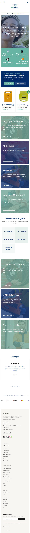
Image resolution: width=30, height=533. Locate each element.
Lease (4, 485)
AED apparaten (6, 445)
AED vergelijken (6, 470)
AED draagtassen (6, 454)
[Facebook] (4, 432)
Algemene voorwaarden (8, 523)
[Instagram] (7, 432)
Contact (4, 501)
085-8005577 (6, 422)
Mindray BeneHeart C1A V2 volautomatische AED (8, 105)
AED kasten (5, 452)
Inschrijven (21, 519)
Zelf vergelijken (20, 83)
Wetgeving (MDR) (6, 481)
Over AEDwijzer (6, 492)
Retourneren (5, 503)
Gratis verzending (6, 507)
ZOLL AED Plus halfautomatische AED (22, 105)
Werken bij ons (6, 497)
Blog (4, 483)
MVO (4, 494)
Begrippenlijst (6, 476)
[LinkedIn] (10, 432)
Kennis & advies (6, 474)
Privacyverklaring (17, 523)
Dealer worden (6, 499)
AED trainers (5, 456)
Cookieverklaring (6, 526)
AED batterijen (6, 450)
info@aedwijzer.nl (6, 423)
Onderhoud (5, 460)
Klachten (5, 505)
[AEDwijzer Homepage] (15, 6)
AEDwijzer (6, 413)
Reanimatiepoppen (7, 458)
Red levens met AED (7, 478)
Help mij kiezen (9, 83)
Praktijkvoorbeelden (7, 468)
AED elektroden (6, 448)
